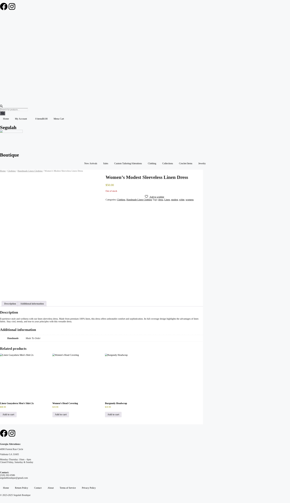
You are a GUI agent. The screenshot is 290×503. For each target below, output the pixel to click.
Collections (167, 163)
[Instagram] (12, 6)
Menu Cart (59, 118)
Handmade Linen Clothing (30, 171)
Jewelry (202, 163)
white (181, 199)
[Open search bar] (1, 106)
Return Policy (21, 488)
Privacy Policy (89, 488)
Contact (38, 488)
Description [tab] (10, 303)
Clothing (152, 163)
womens (190, 199)
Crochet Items (185, 163)
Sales (105, 163)
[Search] (2, 113)
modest (174, 199)
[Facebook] (4, 6)
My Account (21, 118)
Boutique (9, 155)
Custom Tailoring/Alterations (128, 163)
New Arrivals (90, 163)
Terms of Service (68, 488)
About (51, 488)
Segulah (8, 127)
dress (160, 199)
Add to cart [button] (8, 414)
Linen (167, 199)
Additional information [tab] (32, 303)
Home (6, 118)
